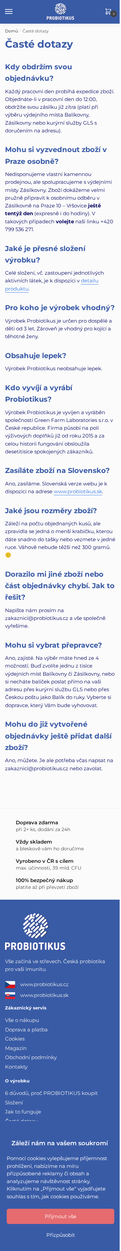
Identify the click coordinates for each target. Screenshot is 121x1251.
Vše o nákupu (22, 1020)
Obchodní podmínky (31, 1057)
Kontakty (16, 1067)
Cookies (15, 1038)
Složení (14, 1102)
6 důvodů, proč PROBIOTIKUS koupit (51, 1093)
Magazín (16, 1048)
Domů (11, 30)
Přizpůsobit (60, 1235)
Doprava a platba (26, 1029)
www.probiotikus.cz (44, 984)
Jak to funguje (23, 1111)
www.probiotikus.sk (78, 491)
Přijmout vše (60, 1216)
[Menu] (15, 12)
